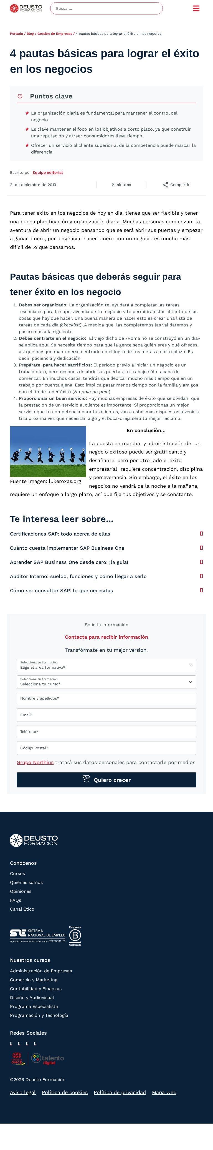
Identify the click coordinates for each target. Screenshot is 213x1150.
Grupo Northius (35, 762)
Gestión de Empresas (54, 34)
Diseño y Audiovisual (32, 997)
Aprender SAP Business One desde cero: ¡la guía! (69, 562)
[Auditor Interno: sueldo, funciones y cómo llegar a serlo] (201, 576)
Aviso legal (23, 1092)
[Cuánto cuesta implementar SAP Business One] (201, 547)
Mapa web (164, 1092)
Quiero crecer (111, 780)
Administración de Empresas (41, 970)
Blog (30, 34)
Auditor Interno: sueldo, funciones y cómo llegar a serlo (78, 576)
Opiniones (20, 891)
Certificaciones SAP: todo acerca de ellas (60, 534)
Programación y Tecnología (39, 1015)
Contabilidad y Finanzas (36, 988)
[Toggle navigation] (196, 8)
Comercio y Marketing (33, 979)
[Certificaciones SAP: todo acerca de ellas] (201, 533)
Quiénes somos (26, 882)
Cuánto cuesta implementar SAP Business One (67, 548)
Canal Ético (22, 909)
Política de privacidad (120, 1092)
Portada (16, 34)
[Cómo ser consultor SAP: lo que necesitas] (201, 590)
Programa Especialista (34, 1006)
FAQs (15, 900)
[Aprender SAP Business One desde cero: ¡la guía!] (201, 562)
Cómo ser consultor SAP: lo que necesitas (61, 590)
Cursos (17, 873)
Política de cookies (65, 1092)
